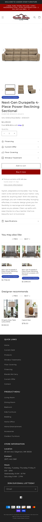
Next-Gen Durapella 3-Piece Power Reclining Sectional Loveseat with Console (30, 272)
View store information (13, 185)
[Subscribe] (35, 489)
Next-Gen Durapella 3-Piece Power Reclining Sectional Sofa (10, 271)
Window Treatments (12, 360)
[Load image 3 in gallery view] (32, 89)
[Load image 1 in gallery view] (10, 89)
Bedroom (8, 407)
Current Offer (9, 379)
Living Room (9, 397)
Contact (7, 384)
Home (6, 345)
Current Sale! (9, 350)
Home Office (9, 422)
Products (8, 355)
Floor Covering (10, 365)
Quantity (5, 129)
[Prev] (2, 90)
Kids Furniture (10, 412)
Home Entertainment (13, 427)
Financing (8, 369)
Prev (16, 239)
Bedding (7, 417)
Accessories (9, 431)
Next (26, 239)
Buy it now (21, 172)
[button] (2, 17)
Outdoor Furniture (11, 436)
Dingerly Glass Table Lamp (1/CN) (9, 321)
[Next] (39, 90)
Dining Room (9, 402)
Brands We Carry (11, 374)
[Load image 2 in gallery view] (21, 89)
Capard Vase (26, 320)
